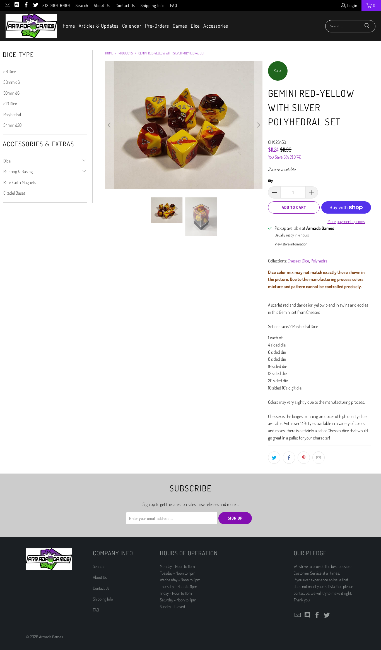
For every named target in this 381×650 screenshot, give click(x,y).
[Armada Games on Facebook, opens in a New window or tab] (26, 5)
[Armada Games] (31, 26)
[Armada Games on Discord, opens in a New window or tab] (17, 5)
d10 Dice (10, 103)
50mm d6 (11, 93)
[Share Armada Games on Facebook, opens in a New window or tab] (289, 457)
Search (82, 5)
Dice (7, 161)
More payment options (346, 221)
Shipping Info (153, 5)
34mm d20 (12, 125)
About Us (102, 5)
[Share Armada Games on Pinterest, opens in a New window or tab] (304, 457)
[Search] (367, 26)
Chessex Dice (298, 261)
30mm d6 (11, 82)
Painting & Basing (18, 171)
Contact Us (125, 5)
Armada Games (51, 636)
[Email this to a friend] (318, 457)
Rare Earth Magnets (19, 182)
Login (352, 5)
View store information (291, 244)
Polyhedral (12, 114)
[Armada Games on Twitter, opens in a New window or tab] (35, 5)
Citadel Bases (14, 193)
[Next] (258, 125)
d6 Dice (9, 71)
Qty (270, 180)
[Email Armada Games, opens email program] (7, 5)
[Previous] (109, 125)
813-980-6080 (56, 5)
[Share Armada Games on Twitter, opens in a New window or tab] (274, 457)
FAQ (173, 5)
